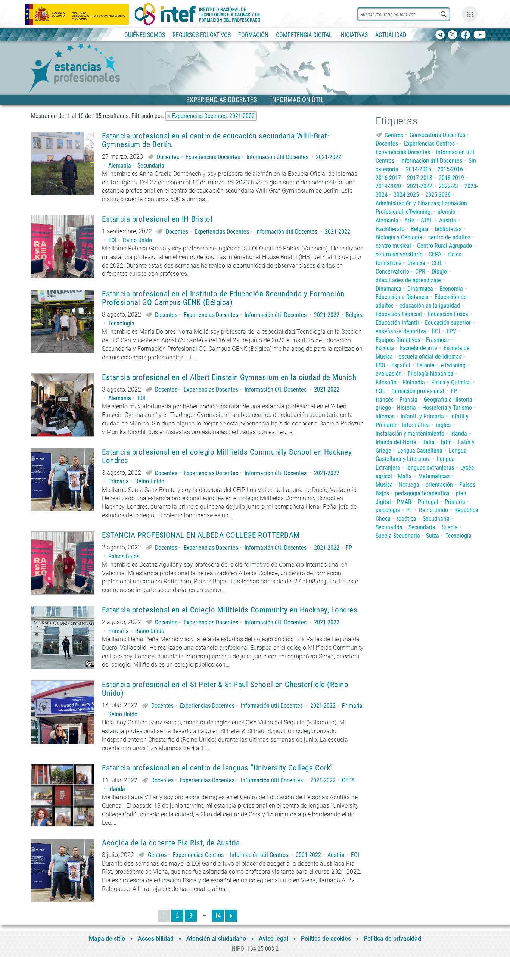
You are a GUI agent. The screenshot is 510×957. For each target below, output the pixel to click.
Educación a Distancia (402, 296)
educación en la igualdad (429, 305)
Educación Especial (399, 314)
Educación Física (448, 314)
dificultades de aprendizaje (408, 280)
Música (384, 484)
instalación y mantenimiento (410, 433)
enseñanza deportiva (401, 331)
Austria (336, 854)
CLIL (437, 262)
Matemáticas (434, 476)
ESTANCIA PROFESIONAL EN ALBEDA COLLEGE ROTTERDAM (201, 535)
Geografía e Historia (448, 399)
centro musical (393, 245)
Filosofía (386, 382)
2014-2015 (418, 169)
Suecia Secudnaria (398, 535)
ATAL (427, 220)
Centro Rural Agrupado (444, 245)
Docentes (168, 156)
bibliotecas (448, 229)
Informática (416, 424)
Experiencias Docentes (213, 156)
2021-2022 (328, 156)
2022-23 (448, 186)
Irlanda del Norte (396, 442)
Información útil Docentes (277, 156)
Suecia (450, 527)
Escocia (385, 348)
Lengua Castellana (419, 450)
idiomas (385, 416)
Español (400, 365)
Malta (405, 476)
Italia (428, 442)
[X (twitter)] (452, 35)
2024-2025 (406, 194)
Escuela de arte (418, 348)
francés (385, 399)
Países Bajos (123, 556)
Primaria (118, 481)
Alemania (119, 165)
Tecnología (121, 323)
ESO (380, 365)
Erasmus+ (438, 339)
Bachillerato (390, 229)
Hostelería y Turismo (447, 407)
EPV (451, 331)
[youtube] (479, 35)
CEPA (348, 780)
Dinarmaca (420, 288)
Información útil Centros (259, 854)
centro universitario (399, 254)
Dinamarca (388, 288)
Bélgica (355, 314)
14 (218, 915)
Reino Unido (137, 240)
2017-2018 (419, 177)
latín (446, 442)
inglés (443, 424)
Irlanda (116, 788)
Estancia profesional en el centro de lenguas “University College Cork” (217, 768)
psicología (388, 510)
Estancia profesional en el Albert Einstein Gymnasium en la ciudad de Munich (229, 377)
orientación (439, 484)
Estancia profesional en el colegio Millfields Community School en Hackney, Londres (227, 456)
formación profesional (417, 391)
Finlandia (413, 382)
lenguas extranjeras (430, 467)
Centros (157, 854)
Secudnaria (436, 518)
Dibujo (439, 271)
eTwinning (453, 365)
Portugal (428, 501)
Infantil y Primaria (422, 416)
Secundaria (150, 165)
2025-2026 (438, 194)
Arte (409, 220)
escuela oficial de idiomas (430, 356)
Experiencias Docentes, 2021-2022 (213, 115)
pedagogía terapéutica (422, 493)
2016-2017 (388, 177)
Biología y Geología (399, 237)
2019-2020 (388, 186)
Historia (406, 407)
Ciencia (416, 262)
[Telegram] (440, 35)
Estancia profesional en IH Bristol (157, 219)
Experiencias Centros (198, 854)
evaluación (389, 373)
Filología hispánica (430, 373)
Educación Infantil (397, 322)
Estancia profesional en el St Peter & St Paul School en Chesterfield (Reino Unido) (225, 689)
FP (349, 547)
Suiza (432, 535)
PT (409, 510)
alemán (446, 211)
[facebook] (465, 35)
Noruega (409, 484)
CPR (420, 271)
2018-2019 (451, 177)
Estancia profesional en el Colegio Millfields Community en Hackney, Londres (230, 610)
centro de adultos (449, 237)
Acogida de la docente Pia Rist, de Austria (171, 843)
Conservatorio (392, 271)
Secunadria (389, 527)
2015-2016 (450, 169)
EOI (112, 240)
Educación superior (448, 322)
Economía (451, 288)
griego (383, 407)
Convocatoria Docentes (437, 134)
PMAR (404, 501)
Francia (408, 399)
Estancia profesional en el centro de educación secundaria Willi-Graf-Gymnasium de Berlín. (215, 140)
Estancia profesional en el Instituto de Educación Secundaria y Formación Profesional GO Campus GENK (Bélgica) (223, 298)
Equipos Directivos (398, 339)
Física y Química (451, 382)
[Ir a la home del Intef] (197, 14)
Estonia (426, 365)
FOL (380, 391)
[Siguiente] (231, 916)
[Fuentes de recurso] (470, 14)
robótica (406, 518)
